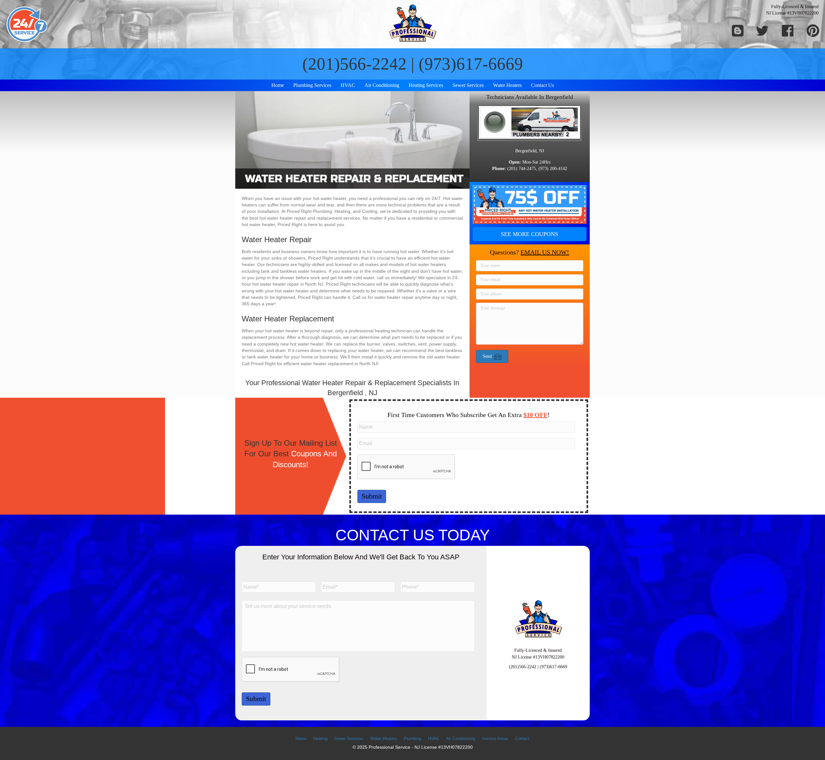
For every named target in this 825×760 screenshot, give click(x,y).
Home (277, 85)
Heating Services (426, 85)
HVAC (348, 85)
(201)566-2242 (354, 63)
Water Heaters (507, 85)
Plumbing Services (312, 85)
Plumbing (412, 738)
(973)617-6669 (471, 63)
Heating (320, 738)
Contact (522, 738)
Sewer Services (468, 85)
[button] (530, 234)
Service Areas (495, 738)
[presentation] (406, 467)
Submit (372, 496)
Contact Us (542, 85)
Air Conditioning (381, 85)
